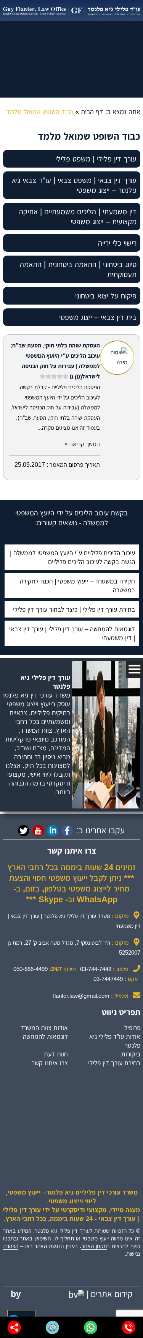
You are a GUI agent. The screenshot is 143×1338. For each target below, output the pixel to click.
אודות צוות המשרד (44, 1028)
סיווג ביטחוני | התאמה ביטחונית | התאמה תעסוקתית (78, 269)
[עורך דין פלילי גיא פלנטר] (71, 10)
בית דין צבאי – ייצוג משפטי (98, 317)
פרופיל (132, 1028)
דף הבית (92, 112)
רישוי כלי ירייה (117, 243)
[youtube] (38, 830)
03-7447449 (108, 979)
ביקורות (130, 1054)
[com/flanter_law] (23, 830)
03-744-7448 (95, 969)
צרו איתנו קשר (50, 1063)
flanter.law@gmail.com (81, 995)
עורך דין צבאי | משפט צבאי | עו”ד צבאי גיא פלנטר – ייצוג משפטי (74, 185)
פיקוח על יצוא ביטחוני (106, 296)
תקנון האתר (94, 1246)
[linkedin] (52, 830)
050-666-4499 (30, 969)
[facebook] (67, 830)
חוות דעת (56, 1054)
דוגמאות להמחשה (45, 1036)
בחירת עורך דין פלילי (114, 1063)
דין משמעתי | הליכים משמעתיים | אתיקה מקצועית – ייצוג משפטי (78, 216)
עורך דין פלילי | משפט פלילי (96, 159)
